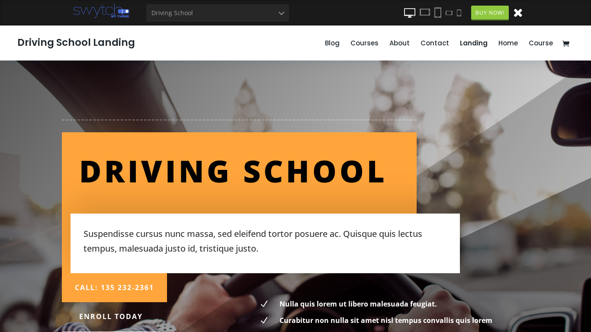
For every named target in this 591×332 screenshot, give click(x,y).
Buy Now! (489, 12)
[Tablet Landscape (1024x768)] (424, 12)
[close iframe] (518, 12)
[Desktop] (410, 12)
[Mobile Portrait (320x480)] (459, 12)
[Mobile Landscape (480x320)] (449, 12)
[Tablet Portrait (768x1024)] (438, 12)
